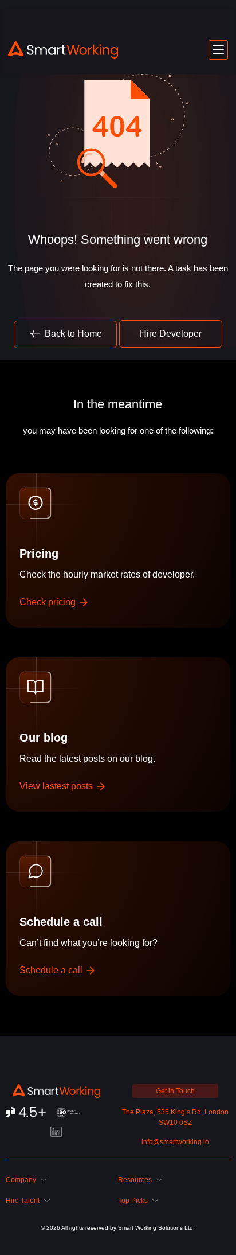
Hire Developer (171, 333)
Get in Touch (175, 1091)
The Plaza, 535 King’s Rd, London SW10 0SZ (175, 1117)
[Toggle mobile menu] (218, 50)
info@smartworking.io (175, 1142)
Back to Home (72, 333)
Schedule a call (52, 970)
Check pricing (48, 602)
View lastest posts (57, 786)
